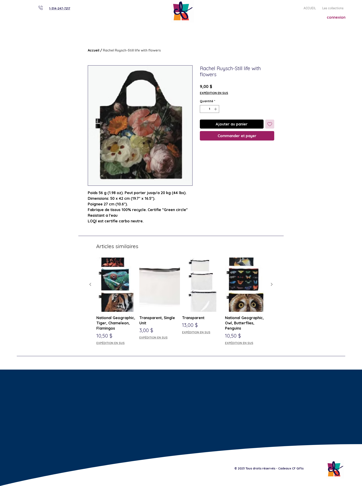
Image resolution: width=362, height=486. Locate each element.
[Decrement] (203, 109)
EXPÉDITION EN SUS (214, 93)
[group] (181, 301)
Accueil (93, 50)
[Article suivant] (271, 284)
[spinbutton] (209, 109)
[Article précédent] (90, 284)
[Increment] (215, 109)
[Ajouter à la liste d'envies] (269, 124)
